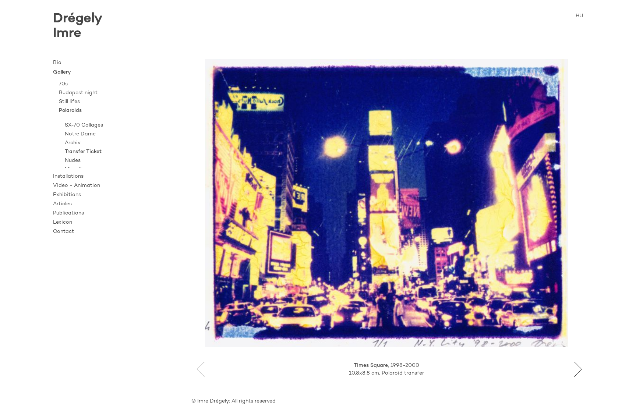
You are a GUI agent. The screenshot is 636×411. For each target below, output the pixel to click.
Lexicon (62, 222)
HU (579, 16)
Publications (68, 213)
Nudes (73, 160)
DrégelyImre (77, 26)
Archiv (73, 143)
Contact (63, 231)
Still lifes (69, 101)
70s (63, 84)
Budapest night (78, 93)
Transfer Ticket (83, 152)
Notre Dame (80, 134)
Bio (57, 62)
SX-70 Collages (84, 125)
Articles (62, 204)
